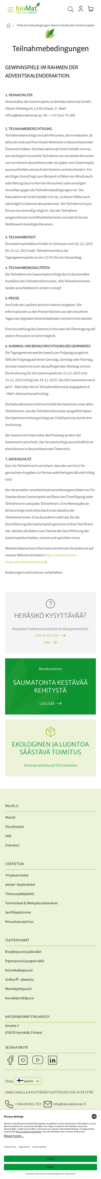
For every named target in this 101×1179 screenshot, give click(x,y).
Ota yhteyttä (47, 636)
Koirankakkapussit (19, 970)
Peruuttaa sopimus (19, 922)
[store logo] (28, 9)
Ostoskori (12, 845)
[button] (28, 1081)
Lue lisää (47, 704)
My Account (80, 8)
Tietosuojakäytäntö (19, 894)
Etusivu (12, 25)
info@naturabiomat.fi (69, 1104)
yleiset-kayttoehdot (20, 885)
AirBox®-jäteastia (19, 980)
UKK (47, 643)
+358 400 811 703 (27, 1104)
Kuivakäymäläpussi (19, 998)
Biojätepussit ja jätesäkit (23, 952)
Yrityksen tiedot (17, 875)
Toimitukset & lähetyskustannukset (31, 903)
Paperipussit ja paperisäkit (24, 961)
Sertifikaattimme (18, 912)
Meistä (10, 817)
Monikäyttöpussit (18, 989)
